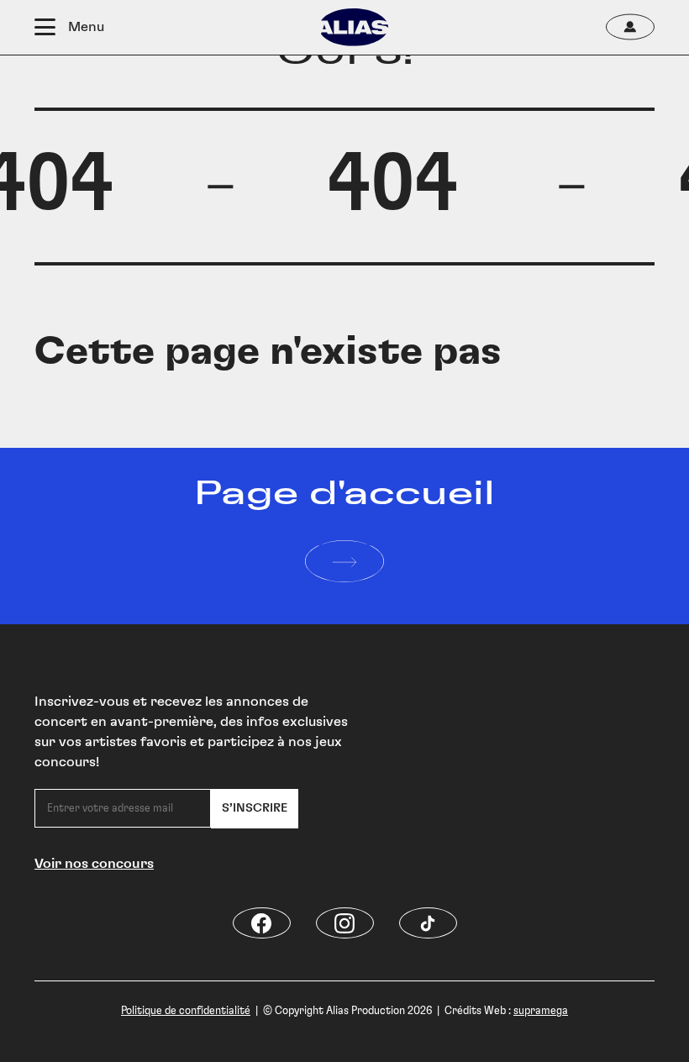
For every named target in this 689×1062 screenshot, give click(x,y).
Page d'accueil (344, 494)
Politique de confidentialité (185, 1011)
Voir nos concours (94, 863)
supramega (540, 1011)
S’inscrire (254, 808)
